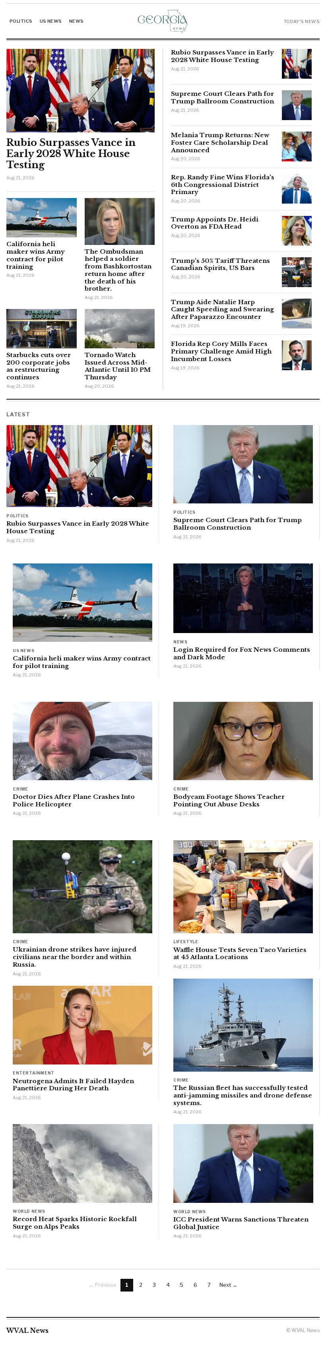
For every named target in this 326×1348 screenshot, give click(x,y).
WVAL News (27, 1330)
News (76, 21)
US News (51, 21)
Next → (228, 1285)
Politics (21, 21)
